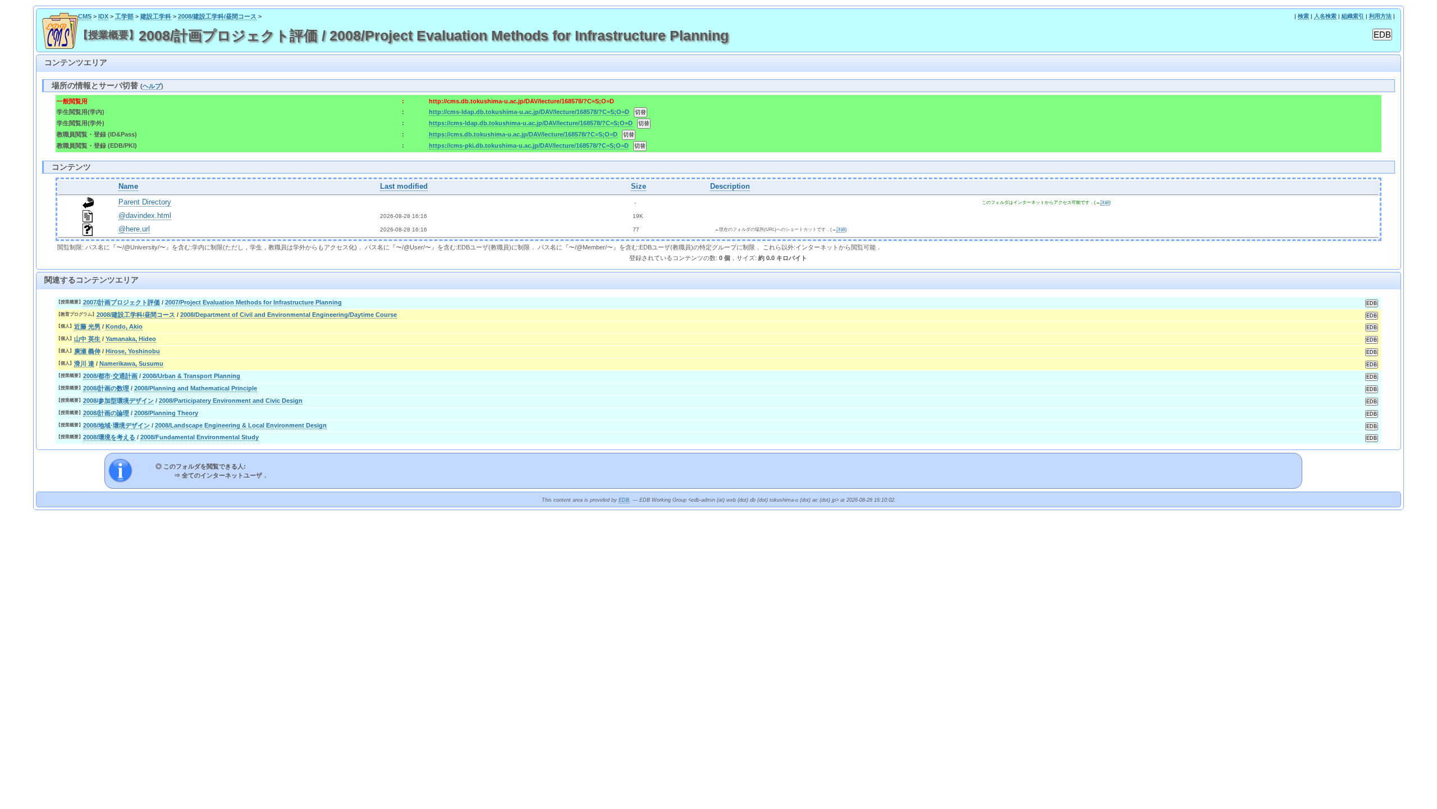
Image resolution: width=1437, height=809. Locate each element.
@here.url (134, 229)
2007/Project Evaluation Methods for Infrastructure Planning (253, 302)
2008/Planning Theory (166, 413)
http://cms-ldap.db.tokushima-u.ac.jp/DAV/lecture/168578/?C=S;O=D (529, 111)
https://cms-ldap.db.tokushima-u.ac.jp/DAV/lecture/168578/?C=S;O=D (531, 123)
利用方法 (1380, 16)
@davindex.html (144, 216)
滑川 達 (84, 363)
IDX (103, 16)
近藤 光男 (87, 326)
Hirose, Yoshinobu (133, 351)
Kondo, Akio (124, 326)
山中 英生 (87, 338)
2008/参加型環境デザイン (118, 400)
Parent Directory (144, 202)
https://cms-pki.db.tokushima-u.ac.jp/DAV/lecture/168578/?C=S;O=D (529, 145)
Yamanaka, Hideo (131, 338)
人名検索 (1325, 16)
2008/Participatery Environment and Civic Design (231, 400)
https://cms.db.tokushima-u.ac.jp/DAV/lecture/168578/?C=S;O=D (523, 134)
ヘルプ (152, 86)
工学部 (124, 16)
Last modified (404, 186)
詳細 (1104, 202)
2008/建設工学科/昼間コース (217, 16)
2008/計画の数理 (106, 388)
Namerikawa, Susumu (131, 363)
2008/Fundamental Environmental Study (199, 437)
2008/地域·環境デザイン (116, 425)
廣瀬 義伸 (87, 351)
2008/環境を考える (109, 437)
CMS (84, 16)
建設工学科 (155, 16)
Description (730, 186)
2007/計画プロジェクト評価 (121, 302)
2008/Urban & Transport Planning (191, 375)
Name (128, 186)
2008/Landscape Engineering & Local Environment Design (241, 425)
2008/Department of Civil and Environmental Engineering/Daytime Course (288, 314)
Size (638, 186)
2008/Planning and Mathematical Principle (195, 388)
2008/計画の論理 (106, 413)
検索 (1303, 16)
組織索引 (1353, 16)
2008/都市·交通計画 (110, 375)
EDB (624, 500)
